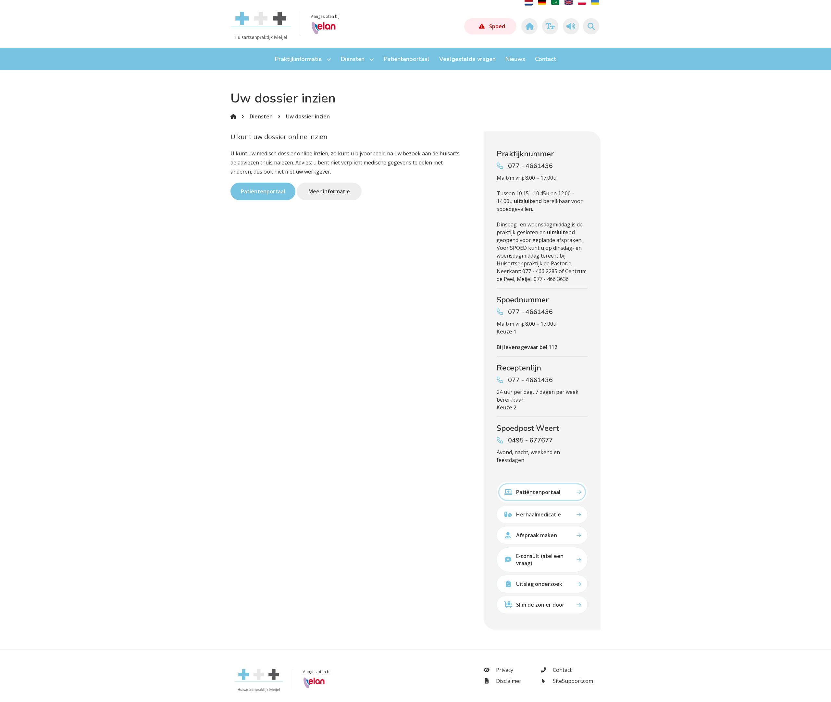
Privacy (504, 669)
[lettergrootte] (549, 26)
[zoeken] (591, 26)
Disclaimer (508, 680)
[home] (528, 26)
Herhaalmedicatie (538, 514)
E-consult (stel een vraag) (540, 559)
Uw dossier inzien (308, 116)
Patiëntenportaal (263, 191)
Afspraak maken (536, 535)
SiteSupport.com (572, 680)
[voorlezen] (570, 26)
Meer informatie (329, 191)
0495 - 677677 (530, 440)
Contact (562, 669)
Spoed (497, 26)
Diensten (261, 116)
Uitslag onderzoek (539, 583)
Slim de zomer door (540, 604)
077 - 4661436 (530, 166)
